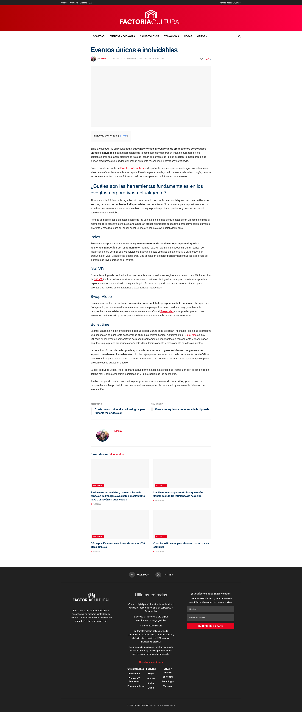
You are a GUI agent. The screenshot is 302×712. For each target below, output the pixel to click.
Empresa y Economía (122, 36)
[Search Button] (239, 36)
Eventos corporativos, (132, 168)
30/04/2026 (96, 551)
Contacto (74, 2)
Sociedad (98, 36)
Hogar (188, 36)
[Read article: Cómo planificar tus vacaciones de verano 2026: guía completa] (120, 524)
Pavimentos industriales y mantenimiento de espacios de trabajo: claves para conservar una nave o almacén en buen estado (118, 496)
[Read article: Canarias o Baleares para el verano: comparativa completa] (182, 524)
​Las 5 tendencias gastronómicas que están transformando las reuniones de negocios (178, 494)
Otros (201, 36)
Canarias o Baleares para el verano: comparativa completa (181, 545)
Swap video (166, 311)
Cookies (64, 2)
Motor (151, 682)
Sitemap (83, 2)
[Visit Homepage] (151, 18)
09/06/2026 (159, 500)
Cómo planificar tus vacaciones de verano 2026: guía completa (118, 545)
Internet (151, 678)
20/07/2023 (117, 58)
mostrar (123, 135)
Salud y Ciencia (149, 36)
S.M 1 (91, 2)
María (103, 58)
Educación (134, 673)
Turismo (167, 686)
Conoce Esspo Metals (151, 625)
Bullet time (191, 335)
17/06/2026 (96, 504)
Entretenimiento (136, 686)
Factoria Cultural (141, 705)
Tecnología (171, 36)
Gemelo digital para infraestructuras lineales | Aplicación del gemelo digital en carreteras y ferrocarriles (150, 608)
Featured (151, 668)
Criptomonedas (135, 668)
